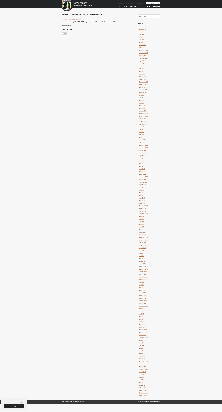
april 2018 (141, 287)
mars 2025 (142, 74)
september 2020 (143, 213)
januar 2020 (142, 235)
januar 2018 (142, 295)
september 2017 (143, 306)
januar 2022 (142, 174)
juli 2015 (141, 374)
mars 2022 (142, 169)
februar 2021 (142, 200)
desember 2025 (143, 50)
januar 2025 (142, 79)
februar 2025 (142, 76)
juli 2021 (141, 187)
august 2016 (142, 340)
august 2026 (142, 29)
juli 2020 (141, 219)
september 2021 (143, 182)
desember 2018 (143, 269)
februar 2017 (142, 324)
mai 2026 (141, 37)
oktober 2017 (142, 303)
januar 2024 (142, 111)
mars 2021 (142, 198)
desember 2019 (143, 237)
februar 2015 (142, 387)
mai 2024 (141, 100)
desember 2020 (143, 206)
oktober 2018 (142, 274)
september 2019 (143, 245)
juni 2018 (141, 282)
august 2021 (142, 184)
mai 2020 (141, 224)
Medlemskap (120, 3)
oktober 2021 (142, 179)
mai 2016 (141, 348)
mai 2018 (141, 285)
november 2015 (143, 364)
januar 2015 (142, 390)
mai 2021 (141, 192)
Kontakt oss (139, 3)
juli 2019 (141, 250)
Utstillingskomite (80, 19)
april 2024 (141, 103)
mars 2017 (142, 322)
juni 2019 (141, 253)
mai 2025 (141, 68)
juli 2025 (141, 63)
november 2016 (143, 332)
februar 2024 (142, 108)
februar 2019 (142, 264)
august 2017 (142, 308)
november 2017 (143, 300)
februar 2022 (142, 171)
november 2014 (143, 395)
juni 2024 (141, 97)
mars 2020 (142, 229)
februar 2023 (142, 140)
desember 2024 (143, 82)
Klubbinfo (130, 3)
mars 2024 (142, 105)
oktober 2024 (142, 87)
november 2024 (143, 84)
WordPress (146, 401)
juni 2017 (141, 314)
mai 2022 (141, 163)
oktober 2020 (142, 211)
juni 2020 (141, 221)
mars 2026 (142, 42)
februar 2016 (142, 356)
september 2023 (143, 121)
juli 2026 (141, 32)
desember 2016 (143, 330)
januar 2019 (142, 266)
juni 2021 (141, 190)
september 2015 (143, 369)
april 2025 (141, 71)
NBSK (125, 6)
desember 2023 (143, 113)
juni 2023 (141, 129)
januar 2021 (142, 203)
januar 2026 (142, 47)
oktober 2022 (142, 150)
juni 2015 (141, 377)
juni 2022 (141, 161)
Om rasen (156, 6)
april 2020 (141, 227)
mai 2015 (141, 380)
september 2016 (143, 337)
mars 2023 (142, 137)
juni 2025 (141, 66)
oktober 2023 (142, 119)
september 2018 (143, 277)
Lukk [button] (14, 406)
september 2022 (143, 153)
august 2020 (142, 216)
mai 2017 (141, 316)
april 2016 (141, 351)
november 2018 (143, 271)
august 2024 (142, 92)
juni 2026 (141, 34)
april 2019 (141, 258)
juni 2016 (141, 345)
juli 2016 (141, 343)
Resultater (146, 6)
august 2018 (142, 279)
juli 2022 (141, 158)
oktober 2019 (142, 243)
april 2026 (141, 40)
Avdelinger (134, 6)
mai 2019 (141, 256)
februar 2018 (142, 293)
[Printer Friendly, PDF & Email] (64, 33)
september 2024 (143, 90)
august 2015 (142, 372)
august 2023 (142, 124)
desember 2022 (143, 145)
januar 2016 (142, 359)
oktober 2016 (142, 335)
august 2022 (142, 156)
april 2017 (141, 319)
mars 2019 (142, 261)
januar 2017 (142, 327)
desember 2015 (143, 361)
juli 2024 (141, 95)
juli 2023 (141, 126)
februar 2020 (142, 232)
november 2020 (143, 208)
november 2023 (143, 116)
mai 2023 (141, 132)
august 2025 (142, 61)
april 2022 (141, 166)
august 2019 (142, 248)
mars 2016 (142, 353)
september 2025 (143, 58)
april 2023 (141, 134)
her (23, 402)
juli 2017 (141, 311)
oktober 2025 (142, 55)
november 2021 (143, 177)
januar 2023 (142, 142)
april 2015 (141, 382)
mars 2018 (142, 290)
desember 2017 (143, 298)
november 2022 (143, 148)
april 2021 (141, 195)
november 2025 (143, 53)
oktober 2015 (142, 366)
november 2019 (143, 240)
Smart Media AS (155, 401)
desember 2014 (143, 393)
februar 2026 (142, 45)
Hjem (118, 6)
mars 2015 (142, 385)
